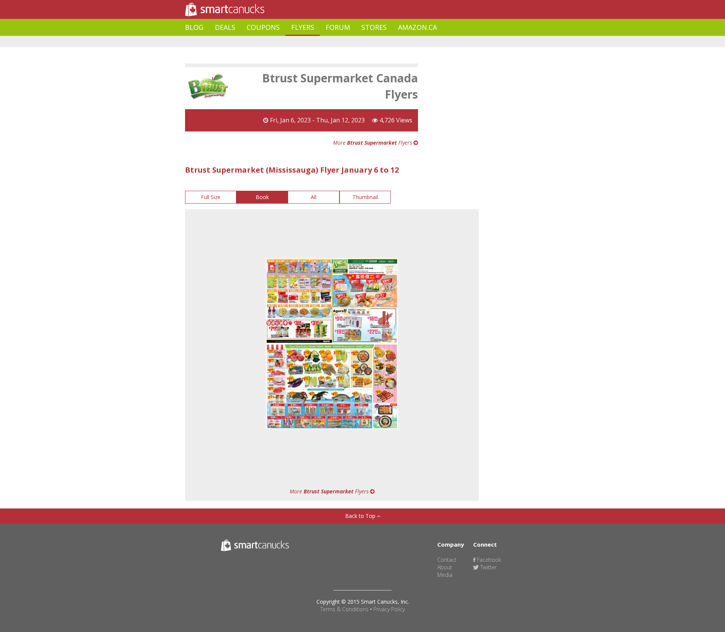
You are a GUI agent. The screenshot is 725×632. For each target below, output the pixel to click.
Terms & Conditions (344, 609)
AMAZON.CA (417, 27)
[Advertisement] (322, 42)
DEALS (225, 27)
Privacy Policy (389, 609)
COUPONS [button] (263, 27)
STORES (374, 27)
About (444, 567)
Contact (447, 559)
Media (444, 574)
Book (262, 197)
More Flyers (373, 142)
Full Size (211, 197)
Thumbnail (365, 197)
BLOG (194, 27)
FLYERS (302, 27)
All (313, 197)
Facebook (488, 559)
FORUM (337, 27)
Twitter (488, 567)
